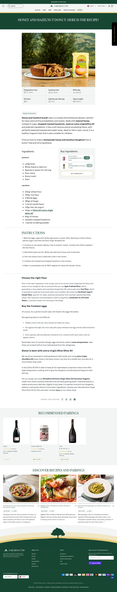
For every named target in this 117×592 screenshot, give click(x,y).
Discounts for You (114, 34)
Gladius (5, 446)
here (58, 390)
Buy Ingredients (77, 173)
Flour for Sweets (72, 156)
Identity (34, 554)
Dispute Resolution (84, 587)
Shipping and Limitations (67, 556)
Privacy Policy (31, 587)
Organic (70, 164)
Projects (34, 564)
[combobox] (91, 6)
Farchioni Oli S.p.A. (41, 583)
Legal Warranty (65, 587)
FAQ (61, 561)
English (91, 6)
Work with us (35, 566)
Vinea (60, 446)
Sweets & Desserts (29, 113)
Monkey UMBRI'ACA (36, 446)
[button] (3, 6)
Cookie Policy (63, 564)
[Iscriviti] (112, 558)
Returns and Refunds (65, 559)
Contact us (63, 554)
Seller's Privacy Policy (74, 587)
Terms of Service (39, 587)
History (34, 556)
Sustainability (35, 561)
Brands (33, 559)
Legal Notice (47, 587)
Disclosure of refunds (56, 587)
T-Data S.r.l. (81, 583)
